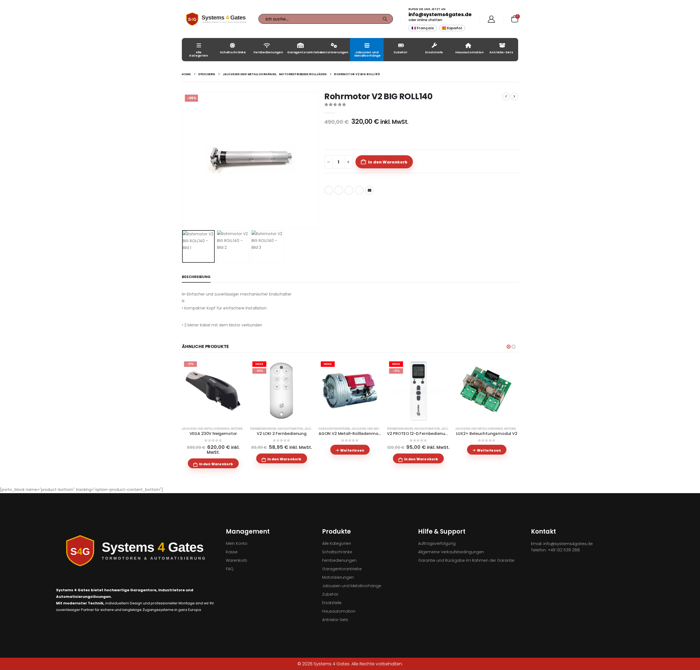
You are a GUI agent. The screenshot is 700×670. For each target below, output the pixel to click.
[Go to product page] (486, 390)
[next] (514, 96)
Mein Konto (236, 543)
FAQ (230, 569)
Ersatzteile (434, 52)
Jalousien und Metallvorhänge (367, 54)
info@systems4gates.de (440, 14)
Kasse (232, 552)
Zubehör (400, 52)
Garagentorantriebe (301, 52)
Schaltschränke (233, 52)
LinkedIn (349, 190)
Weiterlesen (352, 450)
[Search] (385, 19)
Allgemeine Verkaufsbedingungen (451, 552)
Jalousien (311, 429)
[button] (183, 160)
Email (369, 190)
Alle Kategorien (198, 54)
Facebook (328, 190)
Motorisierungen (334, 52)
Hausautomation (469, 52)
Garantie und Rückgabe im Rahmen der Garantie (466, 560)
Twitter (338, 190)
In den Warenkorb (387, 162)
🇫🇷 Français (423, 28)
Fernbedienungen (268, 52)
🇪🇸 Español (452, 28)
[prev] (506, 96)
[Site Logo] (216, 19)
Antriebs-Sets (501, 52)
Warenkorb (236, 560)
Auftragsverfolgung (437, 543)
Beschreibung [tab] (196, 276)
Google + (359, 190)
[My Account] (491, 19)
